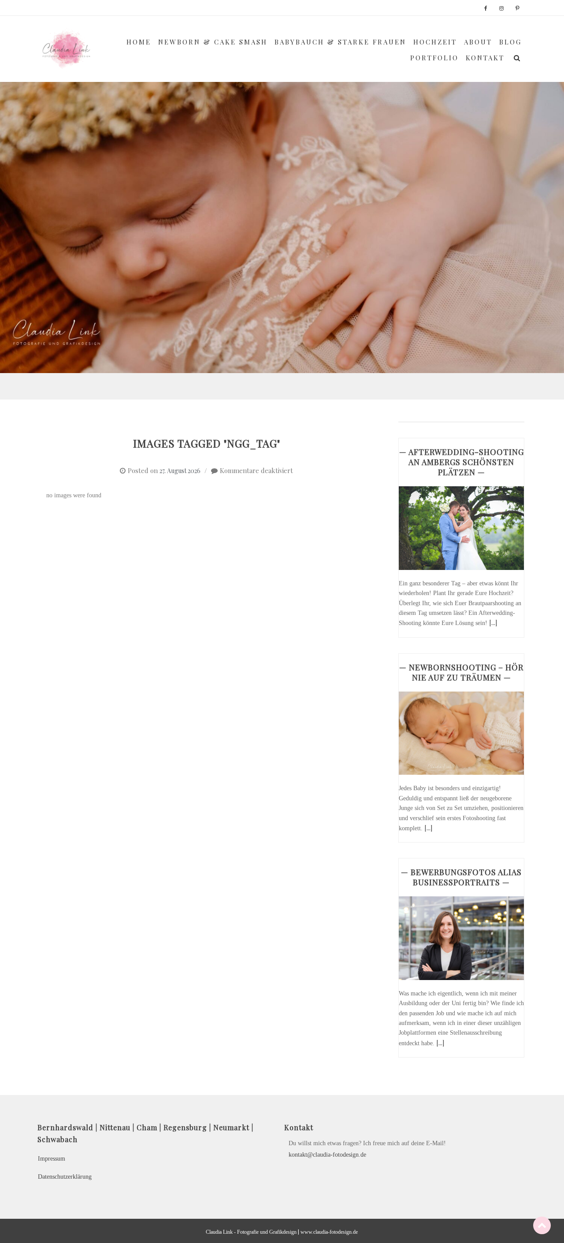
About (478, 41)
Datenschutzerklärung (65, 1176)
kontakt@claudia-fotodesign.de (327, 1154)
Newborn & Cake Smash (212, 41)
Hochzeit (435, 41)
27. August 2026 (180, 470)
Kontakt (485, 57)
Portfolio (434, 57)
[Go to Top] (542, 1225)
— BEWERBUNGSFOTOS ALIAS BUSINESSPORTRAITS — (461, 877)
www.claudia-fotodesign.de (329, 1232)
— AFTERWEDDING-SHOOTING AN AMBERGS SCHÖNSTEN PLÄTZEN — (461, 462)
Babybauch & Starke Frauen (340, 41)
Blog (510, 41)
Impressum (51, 1158)
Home (138, 41)
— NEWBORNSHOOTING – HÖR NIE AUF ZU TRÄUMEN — (461, 672)
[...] (493, 622)
